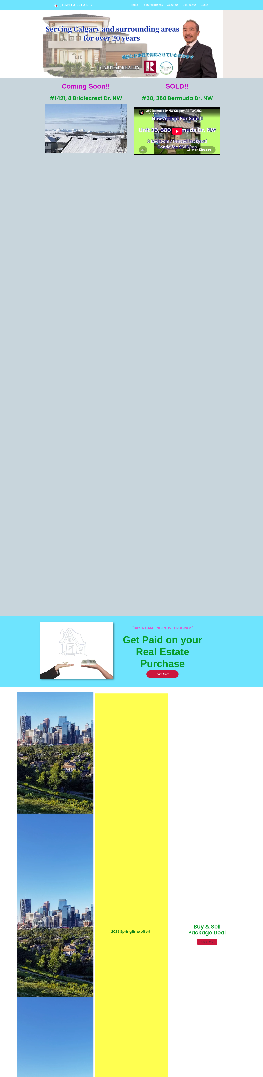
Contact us (189, 5)
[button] (207, 942)
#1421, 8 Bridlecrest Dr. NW (86, 98)
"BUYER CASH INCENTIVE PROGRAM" (162, 628)
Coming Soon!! (86, 86)
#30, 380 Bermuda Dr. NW (177, 98)
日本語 (204, 5)
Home (134, 5)
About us (172, 5)
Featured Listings (153, 5)
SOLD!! (177, 86)
